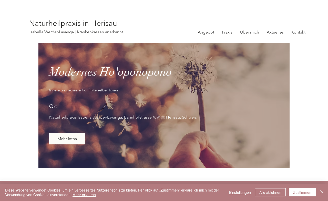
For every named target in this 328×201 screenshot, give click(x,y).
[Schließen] (322, 192)
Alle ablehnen (270, 192)
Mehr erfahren (84, 194)
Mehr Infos (67, 138)
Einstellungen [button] (240, 192)
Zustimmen (302, 192)
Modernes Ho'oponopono (110, 72)
